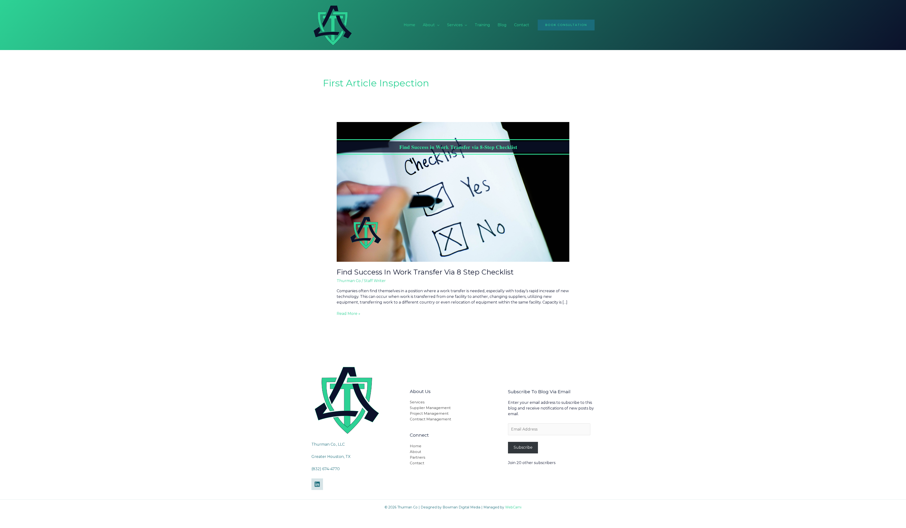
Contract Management (430, 419)
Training (482, 25)
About (429, 25)
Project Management (429, 413)
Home (409, 25)
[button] (566, 25)
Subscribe (523, 447)
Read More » (348, 313)
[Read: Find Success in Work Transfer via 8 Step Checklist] (453, 192)
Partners (417, 457)
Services (454, 25)
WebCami (513, 507)
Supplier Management (430, 408)
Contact (521, 25)
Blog (502, 25)
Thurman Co (349, 281)
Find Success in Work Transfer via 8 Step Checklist (425, 272)
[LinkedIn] (317, 484)
